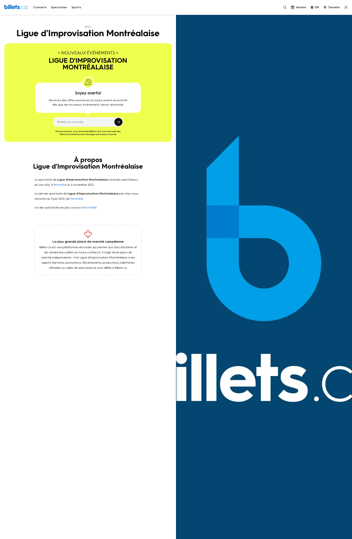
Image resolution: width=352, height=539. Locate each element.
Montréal (60, 184)
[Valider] (118, 122)
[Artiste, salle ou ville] (285, 7)
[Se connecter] (346, 7)
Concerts (40, 7)
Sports (76, 7)
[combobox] (331, 7)
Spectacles (59, 7)
